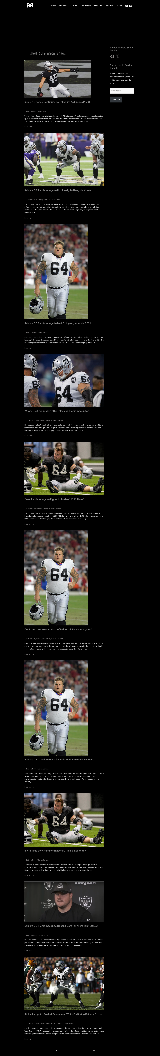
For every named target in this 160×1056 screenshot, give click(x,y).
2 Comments (31, 509)
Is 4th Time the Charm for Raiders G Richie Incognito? (55, 850)
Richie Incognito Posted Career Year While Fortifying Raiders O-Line (63, 1014)
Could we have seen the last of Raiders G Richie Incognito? (58, 629)
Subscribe (116, 99)
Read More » (29, 126)
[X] (117, 56)
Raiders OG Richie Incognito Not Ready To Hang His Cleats (57, 190)
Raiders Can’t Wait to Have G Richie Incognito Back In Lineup (59, 759)
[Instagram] (130, 5)
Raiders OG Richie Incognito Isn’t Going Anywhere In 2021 (57, 323)
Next (95, 1050)
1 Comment (30, 200)
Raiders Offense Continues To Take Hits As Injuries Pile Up (57, 102)
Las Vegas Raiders (43, 420)
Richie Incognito (56, 1024)
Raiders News (31, 111)
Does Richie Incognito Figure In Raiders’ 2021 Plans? (54, 499)
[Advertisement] (80, 26)
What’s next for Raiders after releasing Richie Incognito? (56, 411)
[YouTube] (126, 5)
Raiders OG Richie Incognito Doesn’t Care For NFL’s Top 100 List (61, 925)
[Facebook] (112, 56)
